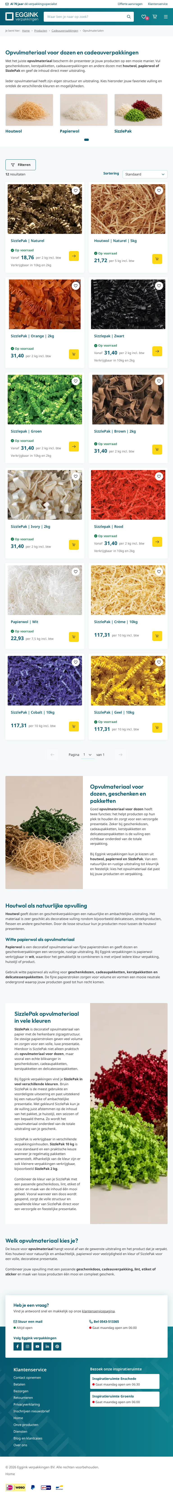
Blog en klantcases (28, 1438)
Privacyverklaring (27, 1404)
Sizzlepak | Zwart (109, 335)
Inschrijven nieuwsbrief (32, 1411)
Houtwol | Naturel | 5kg (115, 240)
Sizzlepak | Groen (26, 431)
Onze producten (26, 1424)
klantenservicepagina (98, 1311)
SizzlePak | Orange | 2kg (32, 335)
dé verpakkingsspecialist (33, 4)
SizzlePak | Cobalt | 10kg (33, 712)
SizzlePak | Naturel (27, 240)
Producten (40, 31)
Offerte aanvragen (130, 4)
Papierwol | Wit (24, 621)
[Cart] (155, 16)
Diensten (20, 1431)
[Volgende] (120, 755)
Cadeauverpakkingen (65, 31)
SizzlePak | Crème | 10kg (116, 621)
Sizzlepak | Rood (108, 526)
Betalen (19, 1384)
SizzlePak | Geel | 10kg (114, 712)
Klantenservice (158, 4)
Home (26, 31)
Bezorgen (21, 1391)
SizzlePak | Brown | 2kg (115, 431)
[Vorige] (52, 755)
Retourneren (23, 1397)
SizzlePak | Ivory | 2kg (30, 526)
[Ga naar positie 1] (86, 140)
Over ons (20, 1445)
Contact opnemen (27, 1377)
